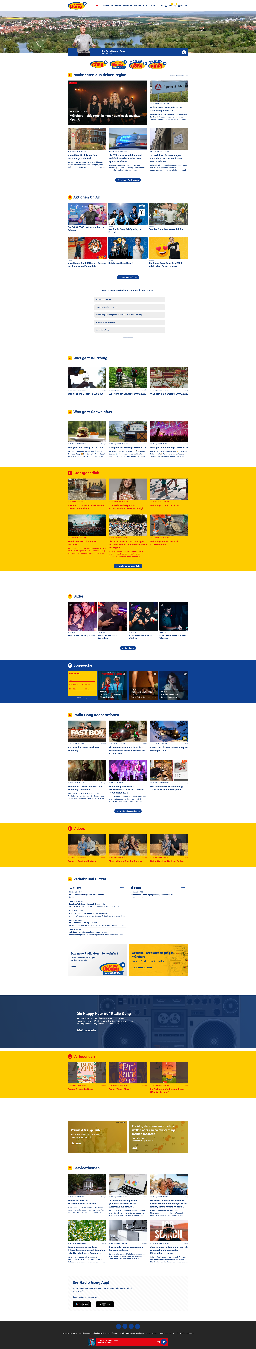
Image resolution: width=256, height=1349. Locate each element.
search (186, 5)
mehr (123, 888)
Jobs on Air (150, 6)
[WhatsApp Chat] (184, 52)
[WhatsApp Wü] (137, 1326)
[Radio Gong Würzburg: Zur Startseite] (77, 6)
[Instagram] (124, 1326)
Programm (115, 6)
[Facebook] (118, 1326)
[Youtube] (131, 1326)
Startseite (97, 5)
